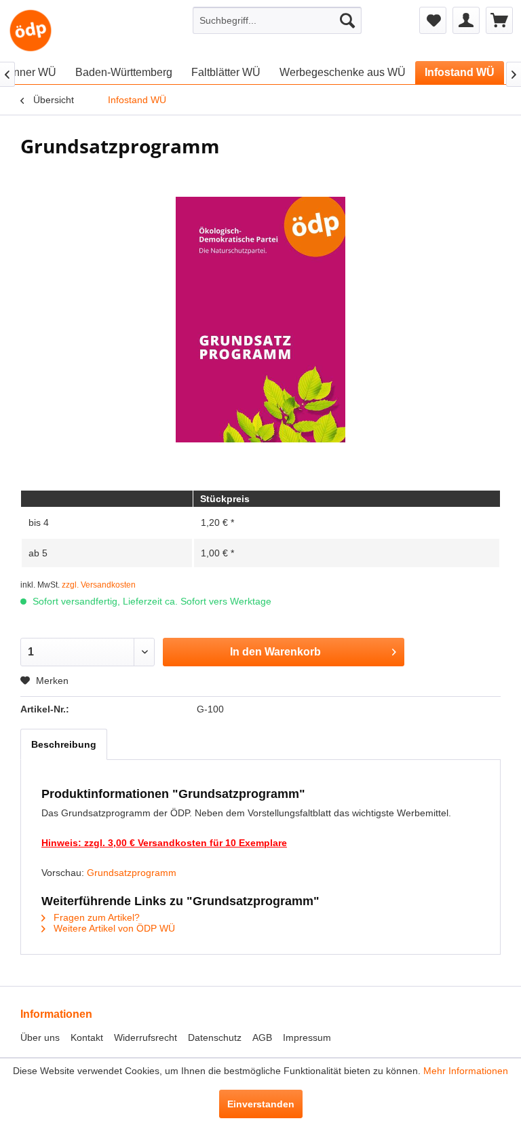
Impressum (307, 1037)
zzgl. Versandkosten (99, 585)
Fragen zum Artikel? (95, 917)
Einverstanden (260, 1104)
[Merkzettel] (432, 20)
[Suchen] (347, 20)
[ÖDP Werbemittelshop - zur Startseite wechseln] (30, 30)
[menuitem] (277, 20)
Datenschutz (215, 1037)
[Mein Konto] (466, 20)
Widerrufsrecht (145, 1037)
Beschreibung (63, 744)
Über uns (40, 1037)
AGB (262, 1037)
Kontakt (87, 1037)
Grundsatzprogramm (131, 872)
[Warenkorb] (499, 20)
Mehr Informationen (465, 1070)
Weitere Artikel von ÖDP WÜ (113, 928)
